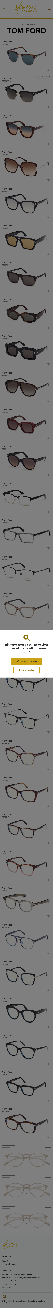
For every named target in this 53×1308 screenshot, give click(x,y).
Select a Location (26, 670)
